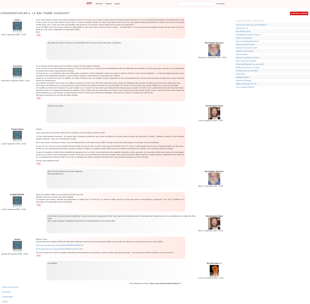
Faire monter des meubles (246, 61)
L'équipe (117, 3)
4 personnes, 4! (242, 28)
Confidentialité (7, 297)
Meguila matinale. (242, 77)
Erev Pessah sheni (243, 31)
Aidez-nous (99, 3)
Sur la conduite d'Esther (245, 87)
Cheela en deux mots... (11, 287)
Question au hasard (299, 13)
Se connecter (220, 3)
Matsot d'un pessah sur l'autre (247, 58)
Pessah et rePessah (243, 80)
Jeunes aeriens (242, 54)
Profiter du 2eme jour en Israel (247, 67)
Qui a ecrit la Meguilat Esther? (247, 41)
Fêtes (39, 35)
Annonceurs (6, 292)
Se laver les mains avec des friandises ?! (251, 25)
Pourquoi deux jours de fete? (247, 71)
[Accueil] (90, 3)
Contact (5, 302)
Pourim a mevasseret (244, 38)
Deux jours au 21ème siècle (246, 48)
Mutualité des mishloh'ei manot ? (248, 35)
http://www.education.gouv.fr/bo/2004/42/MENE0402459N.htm (59, 245)
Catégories (108, 3)
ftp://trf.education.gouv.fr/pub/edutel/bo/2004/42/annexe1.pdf (59, 249)
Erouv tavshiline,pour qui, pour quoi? (250, 64)
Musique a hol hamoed (244, 51)
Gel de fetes (240, 74)
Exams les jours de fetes (245, 44)
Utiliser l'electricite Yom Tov (246, 84)
